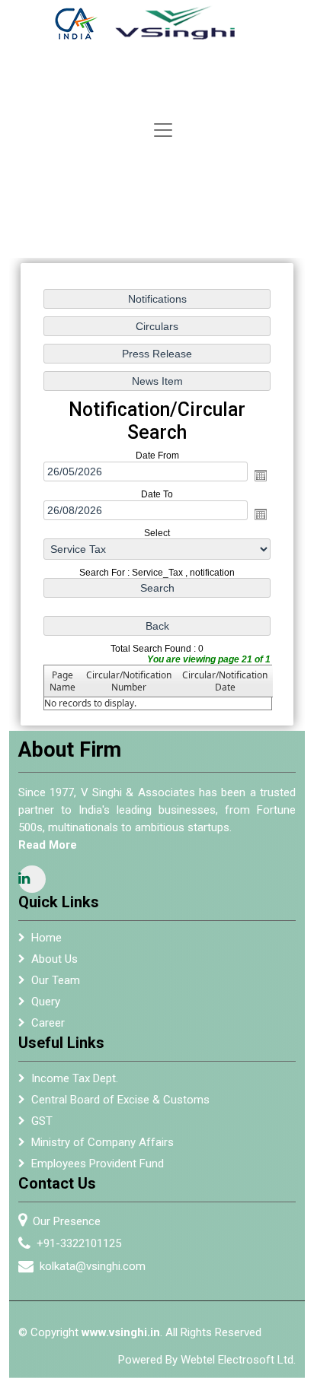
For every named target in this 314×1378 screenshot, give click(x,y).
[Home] (156, 22)
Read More (47, 845)
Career (48, 1023)
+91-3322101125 (79, 1243)
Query (45, 1001)
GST (42, 1121)
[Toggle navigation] (163, 130)
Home (46, 938)
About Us (54, 959)
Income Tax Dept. (74, 1078)
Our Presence (67, 1221)
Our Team (55, 980)
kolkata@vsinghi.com (93, 1266)
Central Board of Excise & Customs (120, 1100)
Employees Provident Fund (97, 1163)
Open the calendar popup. (260, 475)
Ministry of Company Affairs (102, 1142)
